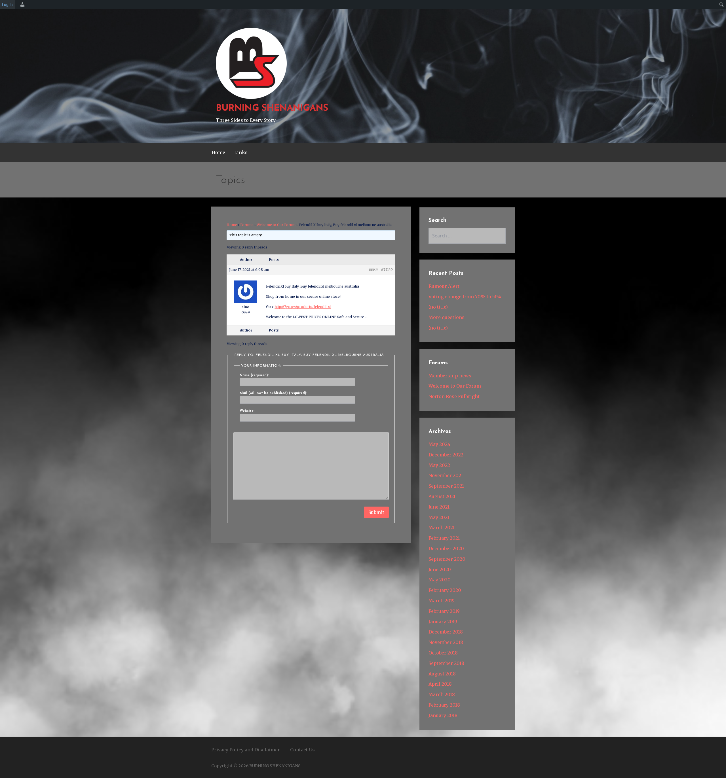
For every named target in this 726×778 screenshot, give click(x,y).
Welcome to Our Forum (276, 225)
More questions (447, 317)
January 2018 (443, 715)
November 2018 (446, 642)
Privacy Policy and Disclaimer (245, 750)
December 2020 (446, 548)
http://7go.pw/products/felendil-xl (303, 307)
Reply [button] (373, 270)
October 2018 (443, 653)
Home (218, 152)
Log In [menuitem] (7, 4)
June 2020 (440, 569)
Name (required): (254, 375)
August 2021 (442, 496)
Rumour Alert (444, 286)
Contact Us (302, 750)
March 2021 (442, 527)
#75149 (387, 269)
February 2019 (444, 611)
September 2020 (447, 559)
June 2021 (439, 507)
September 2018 (446, 663)
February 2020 (445, 590)
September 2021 (446, 486)
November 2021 (446, 475)
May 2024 (439, 444)
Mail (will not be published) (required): (273, 393)
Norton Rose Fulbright (454, 396)
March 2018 (442, 694)
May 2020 (440, 580)
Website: (247, 411)
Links (241, 152)
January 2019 (443, 621)
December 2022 (446, 455)
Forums (247, 225)
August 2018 (442, 674)
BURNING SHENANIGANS (272, 108)
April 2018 (440, 684)
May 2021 (439, 517)
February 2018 (444, 705)
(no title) (438, 307)
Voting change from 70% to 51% (465, 296)
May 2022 (439, 465)
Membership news (450, 376)
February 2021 (444, 538)
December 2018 (446, 632)
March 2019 (442, 600)
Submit (376, 512)
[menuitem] (21, 4)
